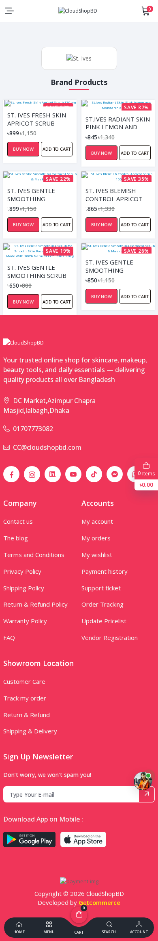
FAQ (9, 637)
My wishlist (96, 555)
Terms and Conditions (33, 555)
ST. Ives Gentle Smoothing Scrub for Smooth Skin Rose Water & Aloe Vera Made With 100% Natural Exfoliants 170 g (38, 271)
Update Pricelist (103, 621)
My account (97, 521)
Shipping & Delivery (30, 731)
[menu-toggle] (9, 11)
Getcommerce (99, 902)
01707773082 (33, 428)
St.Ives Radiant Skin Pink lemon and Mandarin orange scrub (117, 122)
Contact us (18, 521)
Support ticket (101, 588)
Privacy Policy (22, 571)
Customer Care (24, 681)
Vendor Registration (109, 637)
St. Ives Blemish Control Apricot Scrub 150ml (114, 194)
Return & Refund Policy (35, 604)
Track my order (24, 698)
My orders (96, 538)
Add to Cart (56, 149)
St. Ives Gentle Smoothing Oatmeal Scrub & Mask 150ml (35, 194)
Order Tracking (102, 604)
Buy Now (23, 149)
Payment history (104, 571)
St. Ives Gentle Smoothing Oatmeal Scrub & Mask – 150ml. (113, 265)
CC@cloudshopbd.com (47, 447)
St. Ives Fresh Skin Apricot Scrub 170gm (36, 118)
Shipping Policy (23, 588)
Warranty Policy (25, 621)
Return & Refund (26, 715)
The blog (15, 538)
